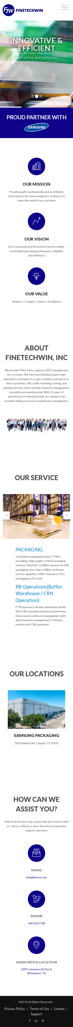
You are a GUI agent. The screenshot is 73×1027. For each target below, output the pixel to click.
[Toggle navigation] (64, 7)
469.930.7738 (36, 923)
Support (36, 1014)
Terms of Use (39, 1009)
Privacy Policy (14, 1009)
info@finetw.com (36, 877)
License (59, 1009)
